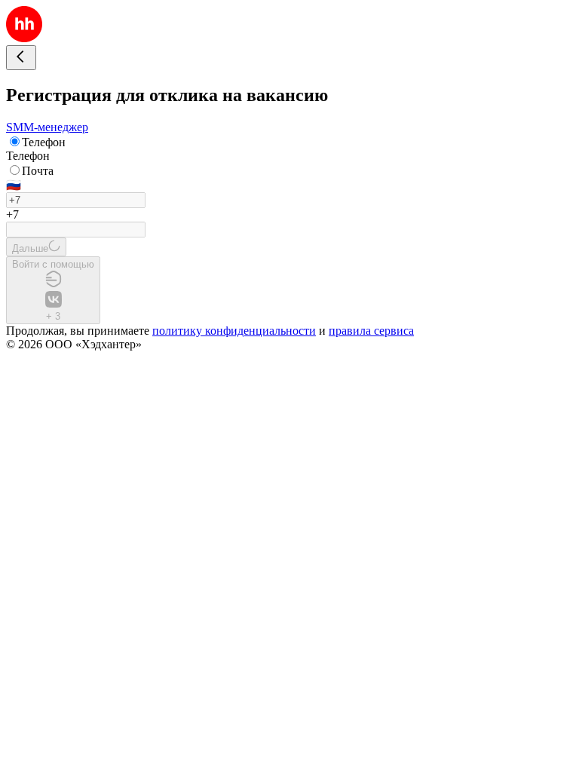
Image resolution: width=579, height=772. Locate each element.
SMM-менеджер (47, 127)
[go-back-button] (21, 57)
